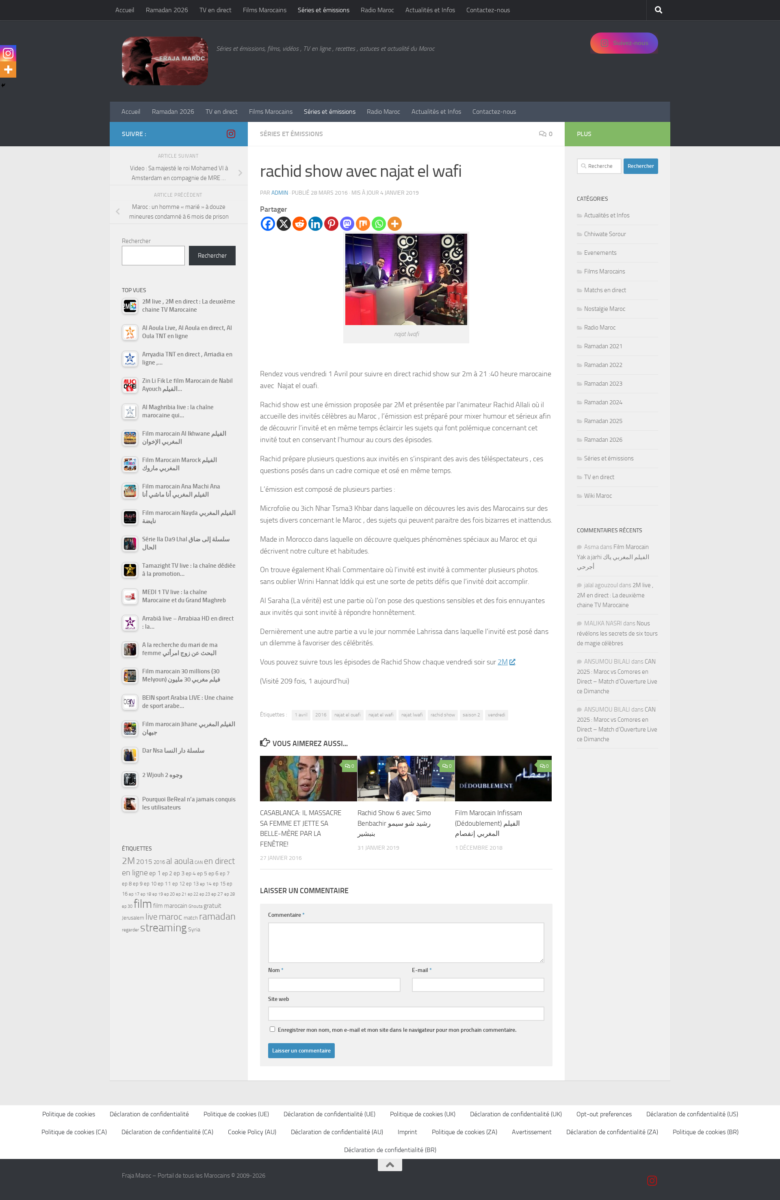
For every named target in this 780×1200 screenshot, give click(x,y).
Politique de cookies (68, 1114)
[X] (284, 224)
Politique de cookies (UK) (422, 1114)
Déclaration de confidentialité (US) (692, 1114)
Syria (194, 929)
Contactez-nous (488, 10)
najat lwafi (412, 715)
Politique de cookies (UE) (236, 1114)
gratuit (212, 905)
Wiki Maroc (598, 495)
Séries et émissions (323, 10)
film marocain (170, 905)
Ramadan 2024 (603, 402)
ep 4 (191, 873)
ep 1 (155, 873)
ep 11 (164, 883)
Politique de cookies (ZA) (464, 1132)
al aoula (179, 861)
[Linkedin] (315, 224)
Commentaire (286, 914)
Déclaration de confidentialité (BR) (390, 1150)
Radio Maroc (377, 10)
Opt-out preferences (604, 1114)
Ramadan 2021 (603, 346)
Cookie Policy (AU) (252, 1132)
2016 (321, 715)
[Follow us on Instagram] (231, 134)
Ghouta (195, 906)
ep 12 (178, 884)
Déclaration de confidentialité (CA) (167, 1132)
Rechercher (136, 241)
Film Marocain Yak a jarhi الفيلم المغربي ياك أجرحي (613, 557)
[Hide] (3, 85)
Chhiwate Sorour (605, 234)
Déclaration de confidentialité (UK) (516, 1114)
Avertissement (532, 1132)
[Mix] (363, 224)
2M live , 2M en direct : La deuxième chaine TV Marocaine (615, 595)
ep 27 (217, 894)
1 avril (301, 715)
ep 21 (181, 894)
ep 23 (204, 894)
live (151, 917)
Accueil (124, 10)
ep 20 (169, 894)
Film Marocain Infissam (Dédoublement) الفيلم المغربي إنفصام (488, 823)
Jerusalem (133, 918)
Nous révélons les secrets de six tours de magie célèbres (617, 633)
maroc (170, 916)
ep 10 (150, 884)
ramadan (217, 916)
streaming (163, 927)
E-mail (422, 970)
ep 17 (134, 894)
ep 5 (202, 873)
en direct (219, 861)
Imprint (407, 1132)
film (143, 904)
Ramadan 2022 (603, 365)
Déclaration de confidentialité (149, 1114)
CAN (199, 862)
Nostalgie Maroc (604, 308)
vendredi (496, 715)
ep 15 (219, 884)
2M (503, 662)
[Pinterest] (331, 224)
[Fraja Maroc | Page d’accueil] (165, 61)
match (191, 918)
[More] (395, 224)
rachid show (443, 715)
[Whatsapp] (379, 224)
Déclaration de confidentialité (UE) (329, 1114)
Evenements (600, 252)
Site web (278, 999)
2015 (144, 861)
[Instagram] (8, 53)
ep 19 (157, 894)
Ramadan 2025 (603, 421)
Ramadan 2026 (167, 10)
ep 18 (146, 894)
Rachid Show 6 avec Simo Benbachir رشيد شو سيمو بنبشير (394, 823)
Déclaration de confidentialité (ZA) (612, 1132)
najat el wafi (381, 715)
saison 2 (471, 715)
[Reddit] (299, 224)
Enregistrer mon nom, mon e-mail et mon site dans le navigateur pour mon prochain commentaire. (397, 1029)
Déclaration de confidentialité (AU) (337, 1132)
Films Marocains (264, 10)
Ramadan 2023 (603, 383)
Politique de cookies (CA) (74, 1132)
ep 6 (213, 873)
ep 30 (127, 906)
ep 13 (192, 884)
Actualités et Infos (430, 10)
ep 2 (167, 873)
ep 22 (193, 894)
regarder (130, 930)
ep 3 (178, 873)
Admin (279, 192)
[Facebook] (268, 224)
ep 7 (225, 873)
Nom (276, 970)
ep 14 (206, 884)
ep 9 (138, 884)
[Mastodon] (347, 224)
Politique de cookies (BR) (706, 1132)
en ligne (135, 872)
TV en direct (215, 10)
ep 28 (229, 894)
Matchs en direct (605, 290)
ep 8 (127, 884)
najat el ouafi (347, 715)
